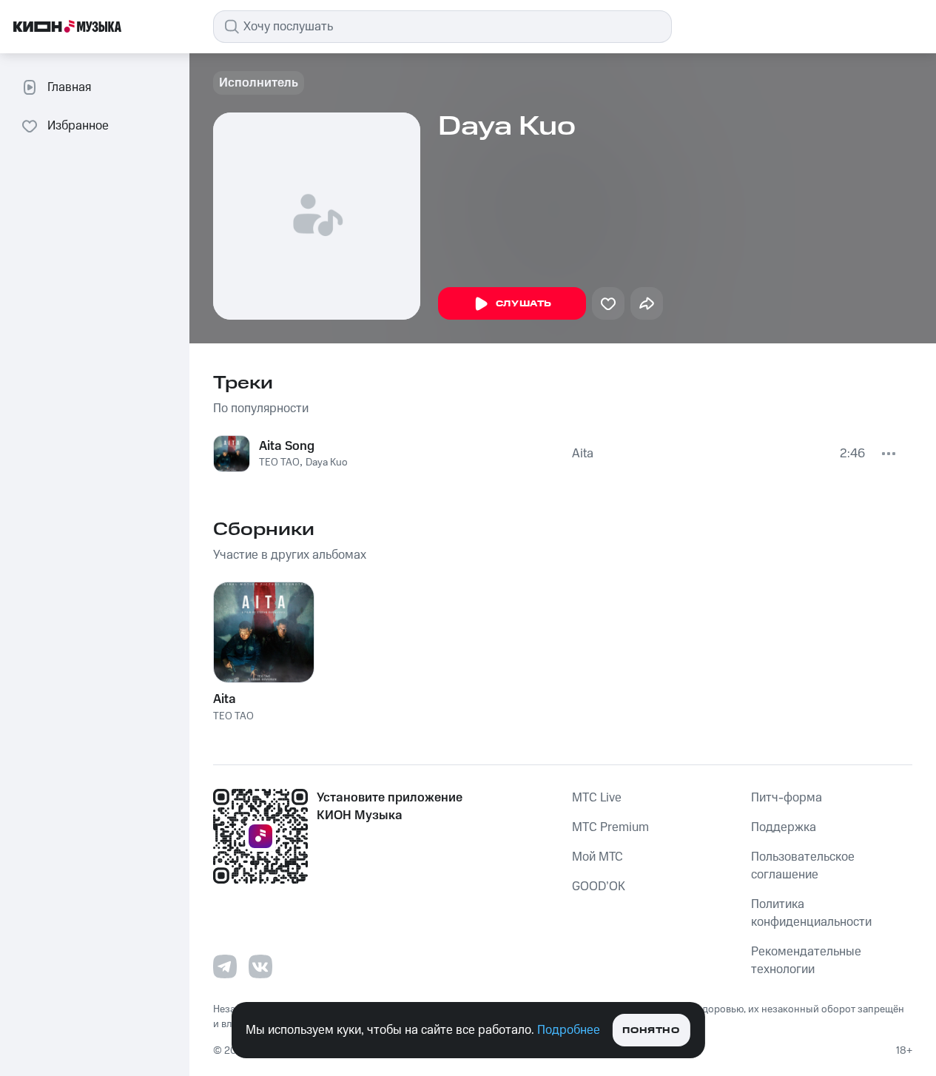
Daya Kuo (327, 462)
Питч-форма (786, 798)
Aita (582, 454)
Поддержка (783, 827)
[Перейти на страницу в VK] (260, 966)
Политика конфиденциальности (811, 913)
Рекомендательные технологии (806, 960)
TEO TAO (279, 462)
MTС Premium (610, 827)
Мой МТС (597, 857)
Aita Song (286, 446)
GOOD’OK (598, 886)
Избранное (78, 126)
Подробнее (568, 1030)
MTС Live (597, 798)
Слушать (524, 303)
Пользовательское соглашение (803, 866)
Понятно (650, 1030)
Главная (69, 87)
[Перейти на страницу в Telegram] (225, 966)
